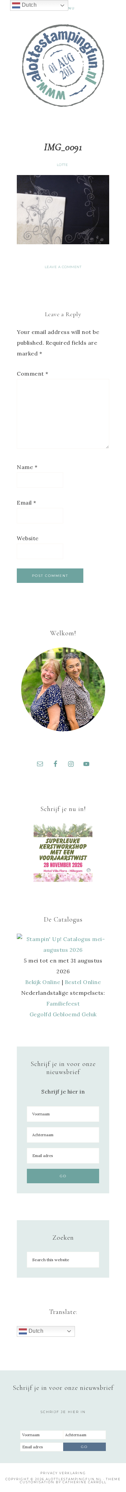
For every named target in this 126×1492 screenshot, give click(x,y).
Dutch (35, 1331)
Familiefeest (63, 1003)
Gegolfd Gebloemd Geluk (63, 1014)
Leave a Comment (63, 267)
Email (26, 502)
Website (28, 538)
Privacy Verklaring (63, 1473)
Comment (32, 373)
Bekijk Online (42, 982)
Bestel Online (83, 982)
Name (27, 467)
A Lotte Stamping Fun (63, 66)
